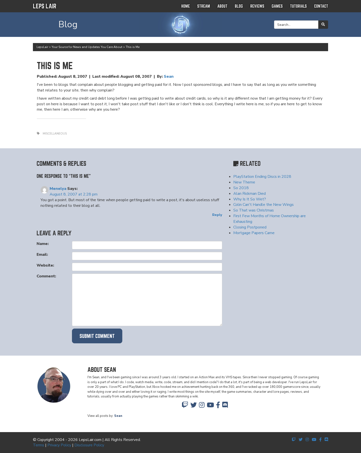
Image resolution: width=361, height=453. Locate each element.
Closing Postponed (249, 227)
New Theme (244, 182)
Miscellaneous (55, 134)
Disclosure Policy (89, 445)
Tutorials (298, 6)
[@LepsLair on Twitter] (193, 406)
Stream (203, 6)
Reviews (257, 6)
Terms (38, 445)
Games (277, 6)
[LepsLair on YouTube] (210, 406)
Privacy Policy (59, 445)
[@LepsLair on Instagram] (202, 406)
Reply (217, 214)
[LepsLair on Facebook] (218, 406)
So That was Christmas (253, 210)
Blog (239, 6)
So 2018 (241, 188)
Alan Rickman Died (249, 193)
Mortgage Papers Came (254, 233)
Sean (169, 76)
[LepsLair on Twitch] (185, 406)
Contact (321, 6)
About (222, 6)
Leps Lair (44, 6)
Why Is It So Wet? (249, 199)
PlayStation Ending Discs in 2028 (262, 176)
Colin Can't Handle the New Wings (263, 204)
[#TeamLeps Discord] (225, 406)
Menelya (58, 188)
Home (185, 6)
